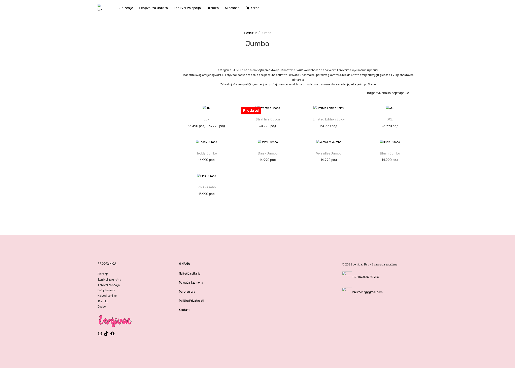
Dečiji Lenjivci (106, 290)
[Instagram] (100, 335)
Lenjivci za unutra (153, 8)
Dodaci (102, 306)
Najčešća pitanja (190, 273)
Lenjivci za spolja (187, 8)
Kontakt (184, 310)
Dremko (213, 8)
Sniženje (126, 8)
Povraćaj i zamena (191, 282)
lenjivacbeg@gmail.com (367, 292)
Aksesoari (232, 8)
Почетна (251, 33)
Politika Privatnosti (191, 301)
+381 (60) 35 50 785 (365, 277)
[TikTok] (106, 335)
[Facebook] (112, 335)
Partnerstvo (187, 291)
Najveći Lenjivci (107, 296)
